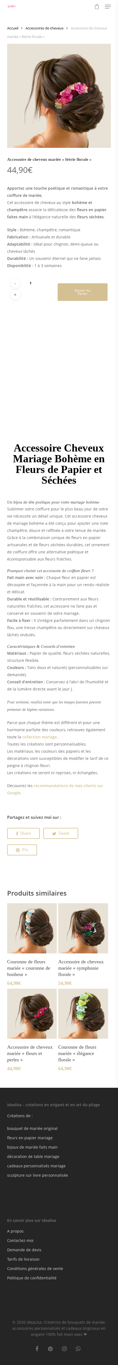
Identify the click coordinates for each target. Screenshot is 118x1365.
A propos (15, 1231)
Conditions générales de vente (35, 1268)
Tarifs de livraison (23, 1259)
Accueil (12, 28)
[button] (108, 6)
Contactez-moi (20, 1240)
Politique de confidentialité (32, 1277)
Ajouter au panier (82, 292)
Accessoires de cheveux (45, 28)
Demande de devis (24, 1249)
